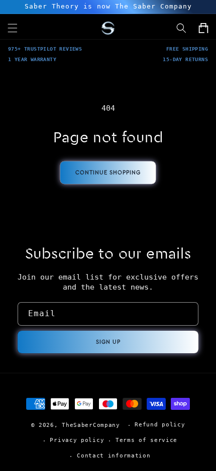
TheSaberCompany (91, 425)
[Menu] (13, 28)
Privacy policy (77, 440)
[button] (181, 28)
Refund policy (160, 424)
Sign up (108, 342)
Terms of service (146, 440)
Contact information (113, 455)
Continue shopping (108, 172)
